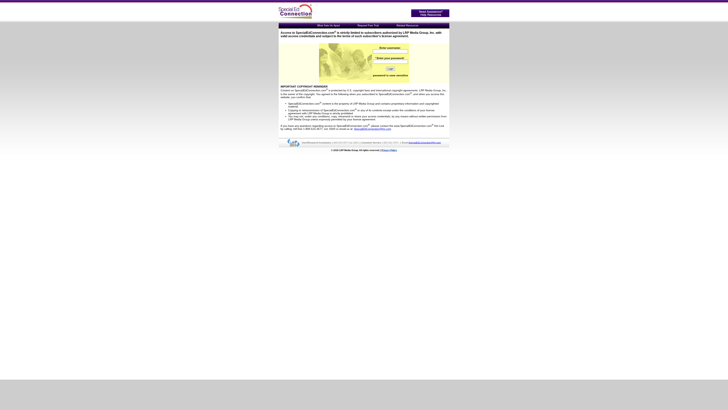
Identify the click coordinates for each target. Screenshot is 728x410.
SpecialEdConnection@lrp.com (372, 128)
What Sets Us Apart (328, 25)
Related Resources (407, 25)
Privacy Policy (389, 150)
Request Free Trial (368, 25)
